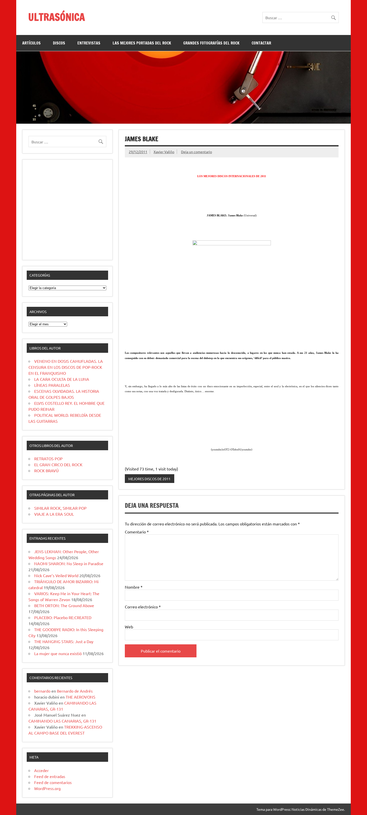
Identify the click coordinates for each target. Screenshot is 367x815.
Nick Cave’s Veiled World (56, 575)
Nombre (134, 587)
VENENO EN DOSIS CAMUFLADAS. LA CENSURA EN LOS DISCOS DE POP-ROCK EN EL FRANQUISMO (65, 367)
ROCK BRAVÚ (46, 470)
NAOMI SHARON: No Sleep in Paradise (68, 563)
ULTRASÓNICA (56, 17)
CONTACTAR (261, 43)
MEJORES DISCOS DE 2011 (149, 478)
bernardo (42, 690)
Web (129, 627)
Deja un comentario (196, 151)
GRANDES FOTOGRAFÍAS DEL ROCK (211, 43)
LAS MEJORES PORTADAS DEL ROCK (142, 43)
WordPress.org (47, 788)
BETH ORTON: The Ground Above (64, 605)
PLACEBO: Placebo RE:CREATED (62, 617)
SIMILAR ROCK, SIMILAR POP (60, 507)
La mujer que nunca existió (58, 653)
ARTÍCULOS (31, 43)
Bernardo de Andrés (75, 690)
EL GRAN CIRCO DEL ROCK (58, 464)
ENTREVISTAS (88, 43)
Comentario (137, 532)
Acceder (41, 770)
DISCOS (59, 43)
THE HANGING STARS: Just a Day (63, 641)
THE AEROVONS (80, 696)
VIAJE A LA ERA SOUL (54, 513)
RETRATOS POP (48, 458)
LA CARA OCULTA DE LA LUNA (61, 379)
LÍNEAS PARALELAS (52, 385)
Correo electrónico (143, 607)
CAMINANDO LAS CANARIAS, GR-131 (62, 720)
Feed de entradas (49, 776)
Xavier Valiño (164, 151)
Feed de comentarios (53, 782)
